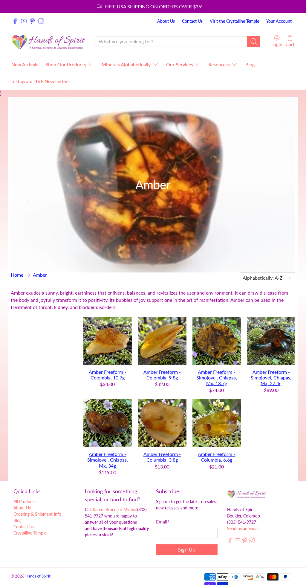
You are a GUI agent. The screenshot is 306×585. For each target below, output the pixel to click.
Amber (40, 274)
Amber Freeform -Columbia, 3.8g (162, 457)
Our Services (179, 64)
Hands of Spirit (38, 576)
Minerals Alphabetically (126, 64)
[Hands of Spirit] (48, 41)
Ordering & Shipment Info (37, 514)
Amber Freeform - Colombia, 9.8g (162, 374)
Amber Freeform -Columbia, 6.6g (216, 457)
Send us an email (242, 528)
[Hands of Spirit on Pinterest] (32, 21)
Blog (250, 64)
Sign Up (186, 549)
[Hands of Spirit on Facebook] (15, 21)
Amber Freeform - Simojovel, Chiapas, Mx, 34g (107, 459)
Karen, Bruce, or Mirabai (115, 509)
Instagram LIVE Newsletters (40, 81)
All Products (24, 501)
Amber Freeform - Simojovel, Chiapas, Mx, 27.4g (271, 377)
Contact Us (192, 21)
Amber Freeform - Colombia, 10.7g (107, 374)
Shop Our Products (65, 64)
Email (162, 521)
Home (17, 274)
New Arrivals (24, 64)
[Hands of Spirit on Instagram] (41, 21)
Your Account (279, 21)
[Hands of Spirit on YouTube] (24, 21)
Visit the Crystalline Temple (234, 21)
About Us (166, 21)
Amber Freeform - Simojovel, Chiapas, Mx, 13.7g (216, 377)
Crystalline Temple (29, 532)
